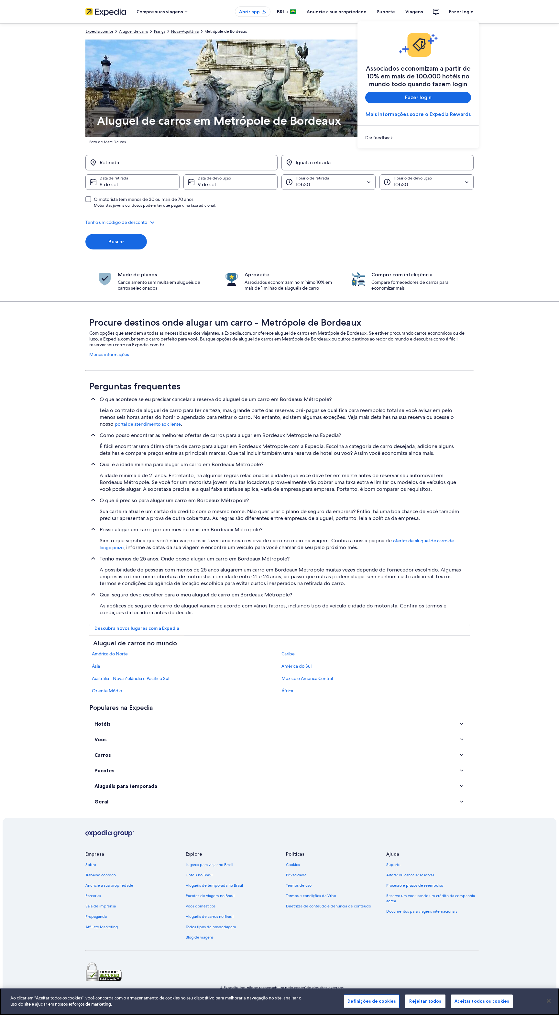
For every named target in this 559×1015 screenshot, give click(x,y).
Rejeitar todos (425, 1001)
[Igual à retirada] (377, 162)
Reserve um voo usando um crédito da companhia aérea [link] (430, 898)
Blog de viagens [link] (200, 937)
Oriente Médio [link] (107, 691)
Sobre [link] (90, 864)
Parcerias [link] (93, 895)
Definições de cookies (371, 1001)
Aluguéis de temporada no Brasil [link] (214, 885)
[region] (279, 1001)
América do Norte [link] (110, 654)
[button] (279, 222)
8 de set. (110, 184)
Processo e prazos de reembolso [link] (414, 885)
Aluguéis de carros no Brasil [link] (210, 916)
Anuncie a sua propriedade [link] (109, 885)
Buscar (116, 241)
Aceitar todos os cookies (482, 1001)
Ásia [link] (96, 666)
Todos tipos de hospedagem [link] (211, 926)
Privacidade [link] (296, 875)
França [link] (159, 31)
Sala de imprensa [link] (100, 906)
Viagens (414, 12)
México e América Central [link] (307, 678)
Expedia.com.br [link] (99, 31)
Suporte (386, 12)
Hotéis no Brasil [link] (199, 875)
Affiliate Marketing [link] (101, 926)
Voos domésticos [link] (200, 906)
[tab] (136, 628)
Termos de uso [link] (299, 885)
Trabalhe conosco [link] (100, 875)
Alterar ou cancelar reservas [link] (410, 875)
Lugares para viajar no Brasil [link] (209, 864)
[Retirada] (181, 162)
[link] (418, 137)
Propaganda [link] (96, 916)
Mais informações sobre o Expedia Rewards (418, 114)
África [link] (287, 691)
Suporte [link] (393, 864)
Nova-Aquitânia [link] (185, 31)
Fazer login (461, 12)
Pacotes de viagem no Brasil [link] (210, 895)
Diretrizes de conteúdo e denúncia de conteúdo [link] (328, 906)
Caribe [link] (288, 654)
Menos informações (109, 354)
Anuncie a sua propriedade (337, 12)
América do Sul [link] (296, 666)
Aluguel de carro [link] (133, 31)
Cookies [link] (293, 864)
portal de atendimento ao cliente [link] (148, 424)
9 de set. (208, 184)
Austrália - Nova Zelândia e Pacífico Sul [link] (130, 678)
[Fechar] (549, 1001)
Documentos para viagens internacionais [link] (421, 911)
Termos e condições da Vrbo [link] (311, 895)
